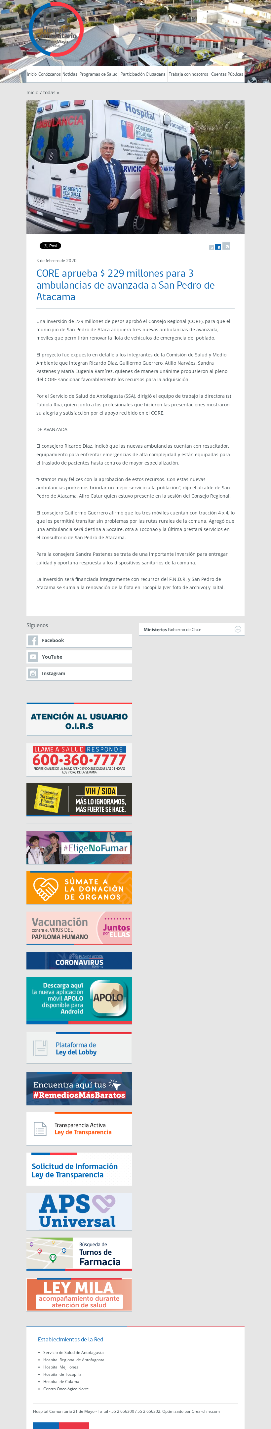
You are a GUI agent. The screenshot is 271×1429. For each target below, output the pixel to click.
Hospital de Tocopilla (62, 1374)
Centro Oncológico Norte (66, 1389)
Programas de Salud (98, 74)
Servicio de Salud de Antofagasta (73, 1352)
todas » (51, 92)
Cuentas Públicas (227, 74)
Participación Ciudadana (143, 74)
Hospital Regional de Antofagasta (73, 1360)
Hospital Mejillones (60, 1367)
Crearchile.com (206, 1411)
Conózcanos (49, 74)
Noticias (69, 74)
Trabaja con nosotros (188, 74)
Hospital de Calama (61, 1381)
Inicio (32, 74)
